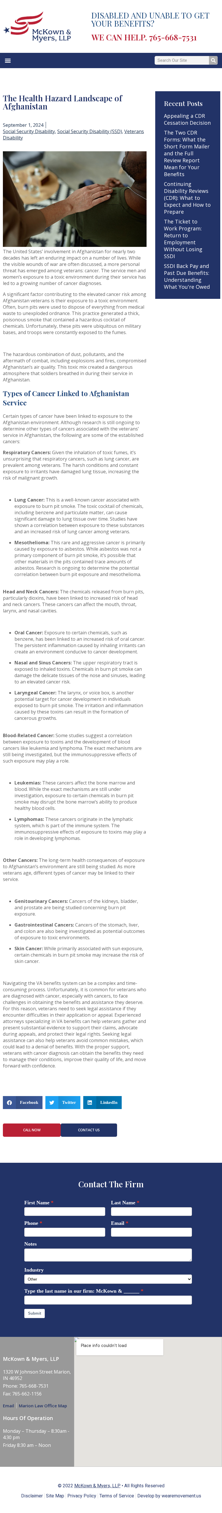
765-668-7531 (173, 37)
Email (117, 1223)
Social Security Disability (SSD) (89, 131)
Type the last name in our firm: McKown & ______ (81, 1291)
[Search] (213, 60)
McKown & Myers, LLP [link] (97, 1485)
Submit (34, 1313)
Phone (31, 1223)
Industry (34, 1270)
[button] (7, 60)
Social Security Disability (29, 131)
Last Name (123, 1202)
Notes (30, 1244)
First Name (36, 1202)
